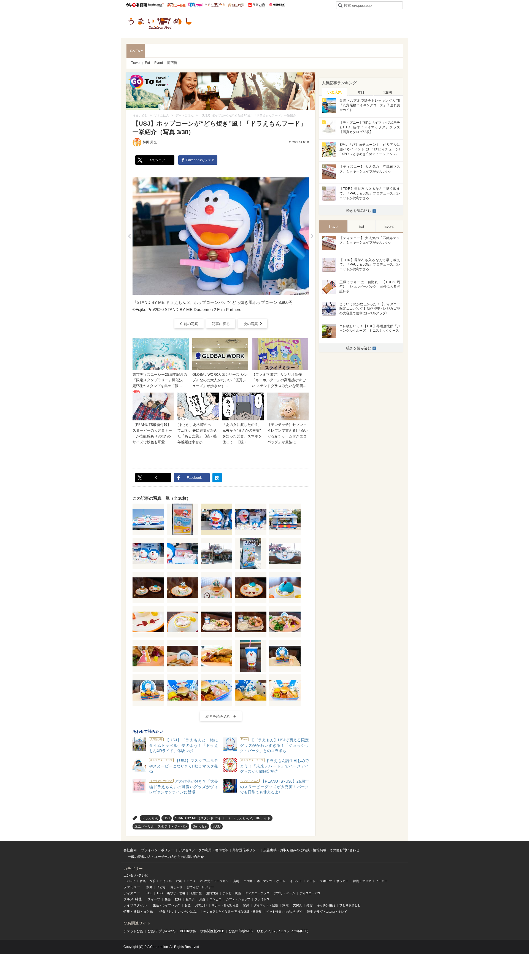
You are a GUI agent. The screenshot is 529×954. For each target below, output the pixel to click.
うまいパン (235, 5)
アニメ (191, 881)
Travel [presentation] (333, 227)
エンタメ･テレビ (135, 875)
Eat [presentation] (361, 227)
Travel (136, 63)
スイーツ (154, 899)
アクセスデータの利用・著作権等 (203, 850)
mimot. (196, 5)
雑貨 (309, 905)
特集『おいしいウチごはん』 (179, 911)
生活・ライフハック (166, 905)
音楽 (143, 881)
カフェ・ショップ (238, 899)
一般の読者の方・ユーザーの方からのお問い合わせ (166, 857)
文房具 (297, 905)
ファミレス (262, 899)
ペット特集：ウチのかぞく (284, 911)
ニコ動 (247, 881)
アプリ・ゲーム (284, 893)
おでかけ (201, 905)
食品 (167, 899)
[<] (129, 236)
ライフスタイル (135, 905)
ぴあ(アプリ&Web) (162, 931)
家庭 (149, 887)
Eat (147, 63)
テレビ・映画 (232, 893)
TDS (159, 893)
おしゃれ (176, 887)
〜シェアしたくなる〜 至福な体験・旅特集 (232, 911)
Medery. (277, 5)
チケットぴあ (133, 931)
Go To (135, 51)
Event (158, 63)
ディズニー (131, 893)
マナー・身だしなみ (225, 905)
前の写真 (191, 324)
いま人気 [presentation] (334, 92)
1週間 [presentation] (387, 92)
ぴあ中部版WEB (241, 931)
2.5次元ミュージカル (214, 881)
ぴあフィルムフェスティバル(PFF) (282, 931)
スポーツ (326, 881)
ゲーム (280, 881)
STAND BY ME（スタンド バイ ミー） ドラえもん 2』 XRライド (223, 818)
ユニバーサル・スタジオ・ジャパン (160, 826)
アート (310, 881)
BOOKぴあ (188, 931)
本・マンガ (264, 881)
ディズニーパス (310, 893)
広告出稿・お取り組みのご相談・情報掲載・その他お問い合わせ (311, 850)
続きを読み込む (218, 716)
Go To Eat (200, 826)
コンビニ (215, 899)
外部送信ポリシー (246, 850)
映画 (179, 881)
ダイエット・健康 (266, 905)
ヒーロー (382, 881)
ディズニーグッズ (257, 893)
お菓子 (190, 899)
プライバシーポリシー (157, 850)
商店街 (172, 63)
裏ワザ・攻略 (176, 893)
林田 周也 (150, 142)
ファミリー (131, 887)
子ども (161, 887)
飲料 (178, 899)
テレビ (130, 881)
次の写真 (251, 324)
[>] (312, 236)
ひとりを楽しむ (350, 905)
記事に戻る (221, 324)
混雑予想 (196, 893)
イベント (296, 881)
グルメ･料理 (132, 899)
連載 (136, 912)
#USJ (216, 826)
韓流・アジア (362, 881)
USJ (166, 818)
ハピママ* (156, 5)
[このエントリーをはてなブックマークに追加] (217, 477)
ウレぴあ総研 (136, 5)
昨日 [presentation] (361, 92)
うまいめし (215, 5)
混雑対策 (212, 893)
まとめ (148, 912)
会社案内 (130, 850)
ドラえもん (150, 818)
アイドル (166, 881)
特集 (126, 912)
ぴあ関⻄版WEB (212, 931)
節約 (246, 905)
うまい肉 (256, 5)
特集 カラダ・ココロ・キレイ (327, 911)
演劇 (236, 881)
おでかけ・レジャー (200, 887)
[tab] (334, 92)
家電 (285, 905)
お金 (188, 905)
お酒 (202, 899)
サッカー (342, 881)
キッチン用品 (326, 905)
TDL (149, 893)
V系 (152, 881)
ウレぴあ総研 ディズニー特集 (176, 5)
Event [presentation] (389, 227)
